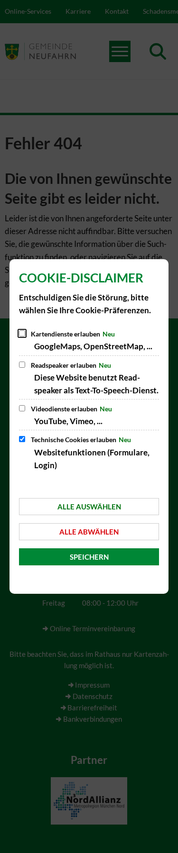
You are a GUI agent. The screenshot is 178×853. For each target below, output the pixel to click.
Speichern (89, 557)
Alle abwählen (89, 531)
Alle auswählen (89, 506)
